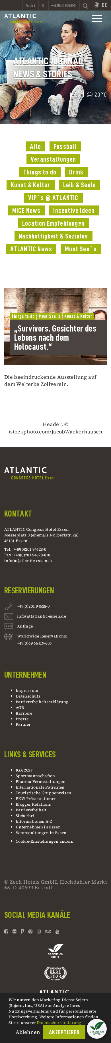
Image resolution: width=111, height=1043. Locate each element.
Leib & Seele (79, 185)
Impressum (27, 690)
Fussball (65, 146)
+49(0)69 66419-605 (34, 643)
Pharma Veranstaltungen (40, 781)
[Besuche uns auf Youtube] (57, 931)
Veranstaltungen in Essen (41, 833)
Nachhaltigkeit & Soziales (53, 236)
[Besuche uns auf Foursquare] (23, 931)
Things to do (39, 172)
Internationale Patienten (40, 787)
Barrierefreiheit (31, 810)
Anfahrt (30, 5)
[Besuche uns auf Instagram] (39, 931)
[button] (96, 1028)
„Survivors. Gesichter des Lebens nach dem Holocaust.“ (55, 337)
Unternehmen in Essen (38, 827)
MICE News (26, 210)
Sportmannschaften (35, 776)
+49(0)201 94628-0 (33, 606)
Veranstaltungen (53, 159)
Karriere (24, 713)
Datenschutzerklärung (59, 1022)
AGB (20, 707)
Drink (76, 172)
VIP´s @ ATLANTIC (53, 197)
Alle (35, 146)
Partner (23, 724)
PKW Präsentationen (36, 798)
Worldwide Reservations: (42, 636)
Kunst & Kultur (30, 185)
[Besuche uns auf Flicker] (14, 931)
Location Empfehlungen (53, 223)
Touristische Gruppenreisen (44, 793)
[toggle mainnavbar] (97, 18)
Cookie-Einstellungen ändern (45, 841)
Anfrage (25, 626)
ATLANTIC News (31, 249)
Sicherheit (26, 815)
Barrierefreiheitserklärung (42, 702)
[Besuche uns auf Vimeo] (30, 931)
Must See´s (80, 249)
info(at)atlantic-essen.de (28, 560)
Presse (22, 719)
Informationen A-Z (34, 821)
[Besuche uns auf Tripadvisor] (48, 931)
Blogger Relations (33, 804)
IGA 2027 (24, 770)
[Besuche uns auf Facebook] (7, 931)
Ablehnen (28, 1032)
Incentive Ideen (73, 210)
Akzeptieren (64, 1032)
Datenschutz (28, 696)
